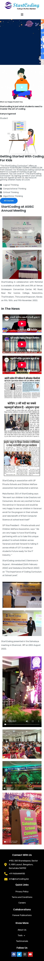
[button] (22, 14)
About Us (22, 930)
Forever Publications (22, 915)
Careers (22, 903)
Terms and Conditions (22, 897)
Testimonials (22, 941)
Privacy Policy (22, 891)
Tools (20, 935)
